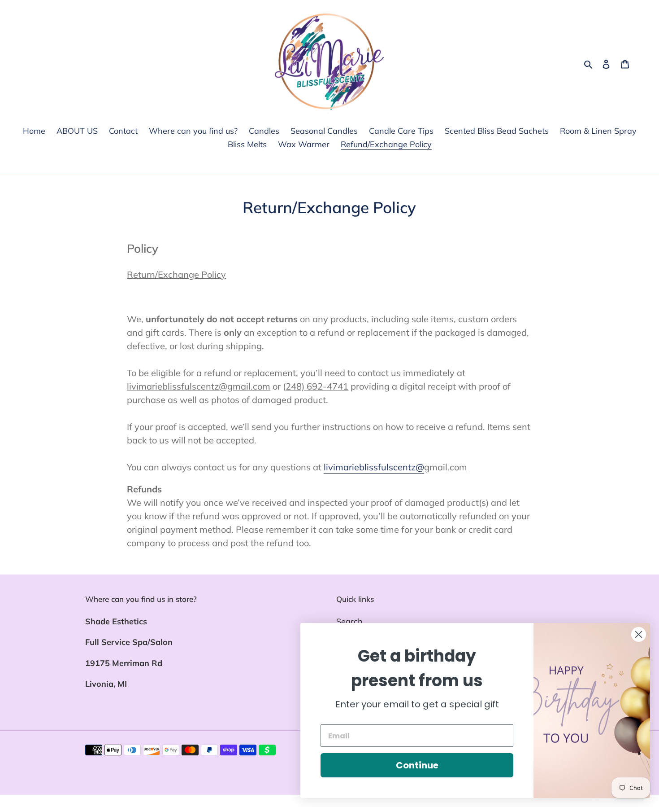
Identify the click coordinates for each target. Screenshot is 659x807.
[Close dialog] (638, 634)
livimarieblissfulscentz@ (374, 467)
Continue (417, 765)
